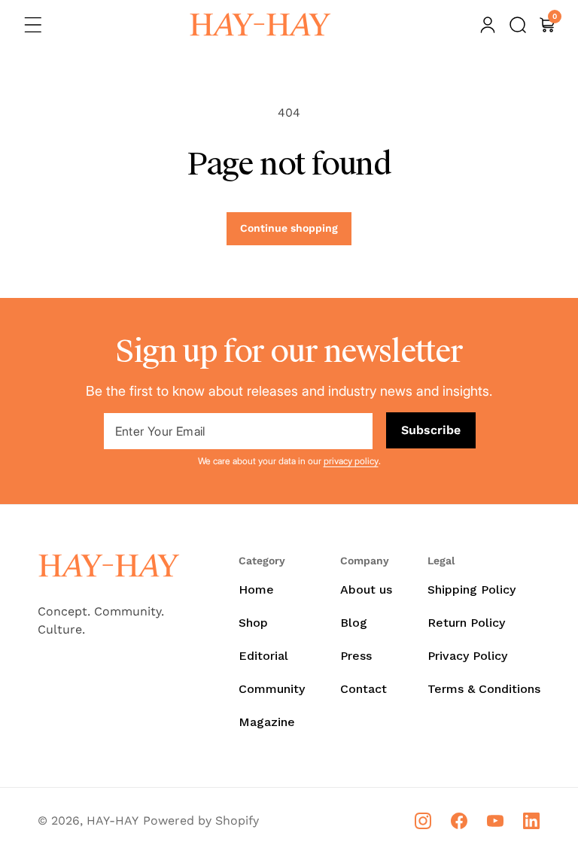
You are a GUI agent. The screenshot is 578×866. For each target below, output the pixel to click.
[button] (33, 25)
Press (356, 656)
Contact (363, 689)
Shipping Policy (471, 589)
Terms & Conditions (483, 689)
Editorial (263, 656)
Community (272, 689)
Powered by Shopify (201, 820)
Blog (353, 622)
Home (256, 589)
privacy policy (351, 460)
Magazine (267, 722)
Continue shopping (289, 228)
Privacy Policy (467, 656)
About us (366, 589)
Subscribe (431, 430)
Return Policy (466, 622)
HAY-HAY (112, 820)
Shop (253, 622)
